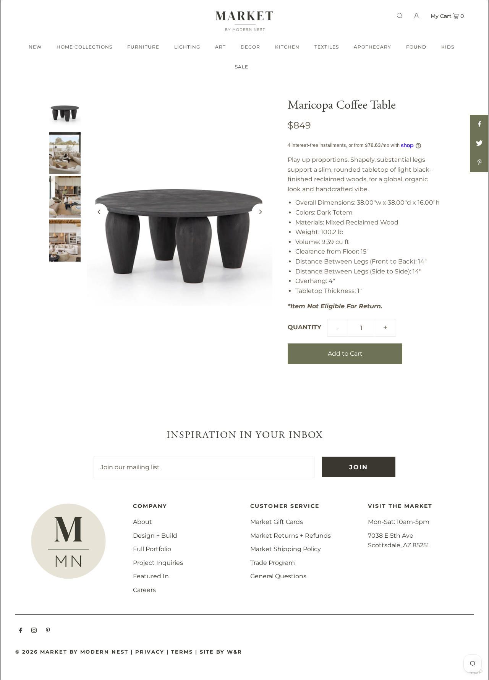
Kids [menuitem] (447, 47)
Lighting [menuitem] (187, 47)
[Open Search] (400, 16)
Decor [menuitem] (250, 47)
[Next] (260, 211)
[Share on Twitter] (479, 143)
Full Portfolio (152, 549)
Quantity (304, 327)
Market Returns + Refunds (290, 535)
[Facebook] (20, 631)
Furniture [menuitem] (143, 47)
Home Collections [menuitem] (84, 47)
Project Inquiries (158, 562)
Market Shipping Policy (285, 549)
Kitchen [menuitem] (287, 47)
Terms (182, 652)
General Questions (278, 576)
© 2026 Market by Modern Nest (71, 652)
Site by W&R (221, 652)
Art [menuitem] (220, 47)
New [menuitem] (35, 47)
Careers (144, 590)
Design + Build (155, 535)
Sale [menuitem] (241, 67)
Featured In (151, 576)
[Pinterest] (48, 631)
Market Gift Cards (276, 521)
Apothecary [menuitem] (372, 47)
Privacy (149, 652)
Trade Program (272, 562)
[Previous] (99, 211)
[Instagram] (34, 631)
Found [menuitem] (416, 47)
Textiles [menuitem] (326, 47)
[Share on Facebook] (479, 124)
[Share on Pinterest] (479, 162)
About (142, 521)
